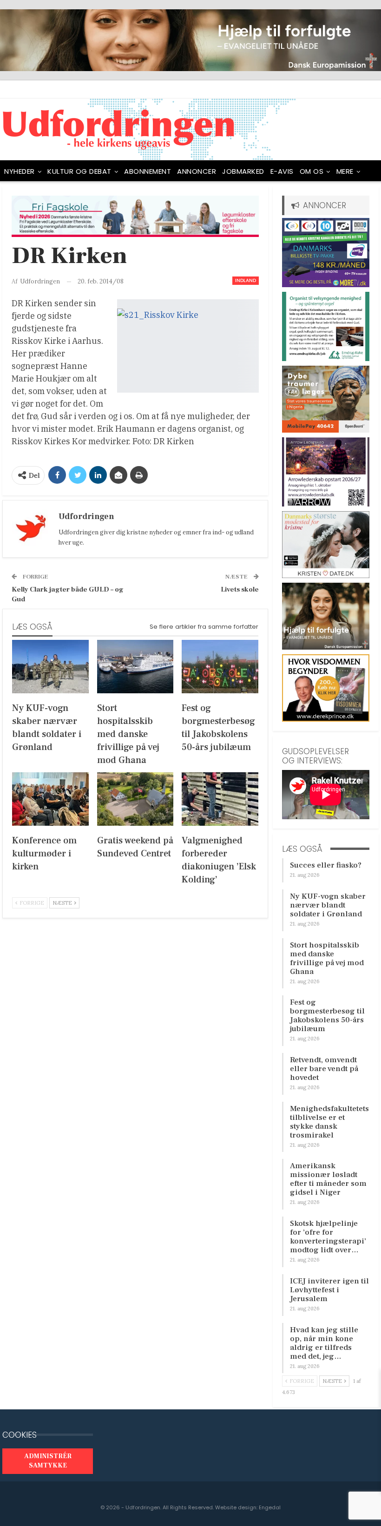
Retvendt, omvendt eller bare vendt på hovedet (324, 1069)
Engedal (270, 1507)
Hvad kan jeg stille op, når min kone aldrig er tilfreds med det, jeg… (324, 1343)
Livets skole (240, 589)
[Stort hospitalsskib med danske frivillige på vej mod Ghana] (135, 666)
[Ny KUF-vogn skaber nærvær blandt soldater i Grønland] (50, 666)
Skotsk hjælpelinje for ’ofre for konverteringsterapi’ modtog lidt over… (328, 1236)
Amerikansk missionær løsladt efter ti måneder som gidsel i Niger (328, 1179)
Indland (245, 280)
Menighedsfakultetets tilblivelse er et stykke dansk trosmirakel (329, 1122)
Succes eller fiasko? (325, 865)
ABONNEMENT (147, 171)
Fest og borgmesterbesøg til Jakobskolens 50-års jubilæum (327, 1015)
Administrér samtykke (48, 1461)
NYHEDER (19, 171)
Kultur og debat (79, 171)
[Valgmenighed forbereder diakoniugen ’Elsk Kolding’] (220, 799)
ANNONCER (196, 171)
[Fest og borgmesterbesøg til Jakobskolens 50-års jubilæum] (220, 666)
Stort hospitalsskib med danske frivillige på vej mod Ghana (327, 958)
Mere (345, 171)
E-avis (282, 171)
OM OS (312, 171)
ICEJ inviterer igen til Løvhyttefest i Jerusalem (329, 1290)
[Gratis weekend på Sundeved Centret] (135, 799)
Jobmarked (243, 171)
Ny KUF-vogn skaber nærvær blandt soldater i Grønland (328, 905)
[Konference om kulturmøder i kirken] (50, 799)
